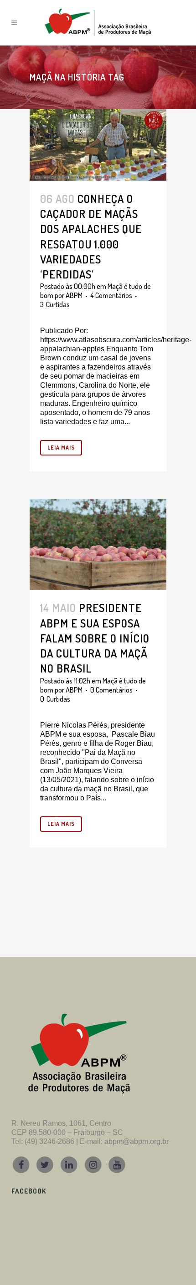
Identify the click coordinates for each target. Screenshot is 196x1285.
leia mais (61, 447)
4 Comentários (111, 295)
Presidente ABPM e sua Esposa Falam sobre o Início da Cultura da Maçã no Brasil (95, 638)
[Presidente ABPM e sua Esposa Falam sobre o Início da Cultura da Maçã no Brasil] (98, 544)
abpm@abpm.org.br (136, 1141)
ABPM (74, 295)
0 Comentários (111, 689)
